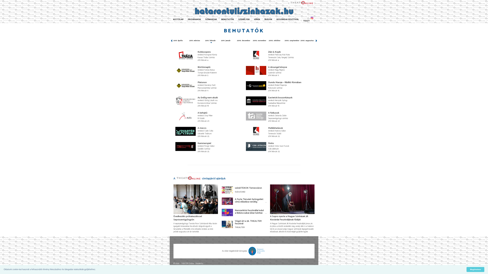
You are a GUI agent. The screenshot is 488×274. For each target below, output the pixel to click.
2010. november (259, 40)
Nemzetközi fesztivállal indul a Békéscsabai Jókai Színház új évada (249, 213)
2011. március (194, 40)
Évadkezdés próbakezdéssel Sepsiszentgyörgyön (187, 218)
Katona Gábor (280, 130)
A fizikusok (273, 113)
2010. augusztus (307, 40)
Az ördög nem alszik (208, 98)
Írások (268, 19)
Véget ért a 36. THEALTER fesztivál (248, 222)
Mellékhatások (275, 128)
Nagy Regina (280, 70)
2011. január (225, 40)
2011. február (210, 40)
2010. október (274, 40)
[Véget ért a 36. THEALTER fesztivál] (227, 224)
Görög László (209, 100)
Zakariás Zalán (281, 115)
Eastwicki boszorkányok (280, 98)
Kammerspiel (204, 143)
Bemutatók (227, 19)
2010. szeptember (292, 40)
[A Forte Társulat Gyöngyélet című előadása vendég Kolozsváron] (227, 201)
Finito (271, 143)
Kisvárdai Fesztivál (288, 19)
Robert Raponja (281, 85)
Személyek (244, 19)
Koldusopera (204, 52)
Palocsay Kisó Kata (282, 54)
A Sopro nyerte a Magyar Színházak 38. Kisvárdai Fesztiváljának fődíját (289, 218)
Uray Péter (208, 115)
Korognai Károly (210, 54)
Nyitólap (178, 19)
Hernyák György (281, 100)
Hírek (257, 19)
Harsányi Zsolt (209, 85)
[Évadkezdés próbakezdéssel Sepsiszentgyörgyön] (195, 199)
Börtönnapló (204, 67)
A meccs (202, 128)
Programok (194, 19)
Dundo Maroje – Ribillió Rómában (284, 82)
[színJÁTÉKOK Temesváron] (227, 190)
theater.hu (199, 263)
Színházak (211, 19)
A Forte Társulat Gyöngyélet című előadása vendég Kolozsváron (249, 201)
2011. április (178, 40)
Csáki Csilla (208, 130)
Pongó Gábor (209, 146)
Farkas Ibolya (209, 70)
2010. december (243, 40)
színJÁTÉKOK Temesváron (248, 188)
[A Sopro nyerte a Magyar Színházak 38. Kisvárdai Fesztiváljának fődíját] (292, 199)
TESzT (306, 21)
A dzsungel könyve (277, 67)
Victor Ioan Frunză (282, 146)
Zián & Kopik (274, 52)
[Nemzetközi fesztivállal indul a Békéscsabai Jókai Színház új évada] (227, 212)
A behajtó (202, 113)
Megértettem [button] (475, 269)
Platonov (202, 82)
